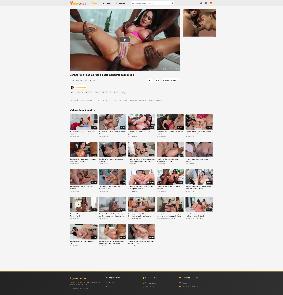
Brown (116, 93)
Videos (94, 3)
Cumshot (80, 93)
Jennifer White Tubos (87, 100)
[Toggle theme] (205, 3)
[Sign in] (201, 3)
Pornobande (79, 3)
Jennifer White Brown (155, 100)
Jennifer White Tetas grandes (138, 100)
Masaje (123, 93)
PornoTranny (149, 287)
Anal (72, 93)
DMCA (108, 286)
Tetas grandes (106, 93)
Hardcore (89, 93)
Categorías (120, 3)
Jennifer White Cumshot (103, 100)
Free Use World (150, 283)
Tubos (97, 93)
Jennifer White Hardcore (120, 100)
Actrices (106, 3)
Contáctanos (111, 283)
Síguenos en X (187, 283)
